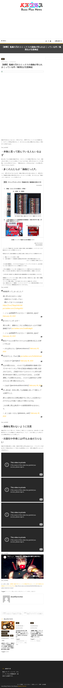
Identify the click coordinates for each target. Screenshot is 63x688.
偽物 (13, 591)
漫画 (3, 59)
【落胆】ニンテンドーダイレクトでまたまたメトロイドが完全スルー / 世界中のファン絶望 (11, 613)
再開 (17, 644)
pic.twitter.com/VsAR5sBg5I (22, 328)
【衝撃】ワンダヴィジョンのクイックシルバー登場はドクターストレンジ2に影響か (33, 613)
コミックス (8, 591)
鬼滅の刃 (33, 591)
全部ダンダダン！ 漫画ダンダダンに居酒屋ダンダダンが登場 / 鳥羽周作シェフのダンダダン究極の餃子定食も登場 (7, 646)
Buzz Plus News (31, 9)
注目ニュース (34, 684)
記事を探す (57, 41)
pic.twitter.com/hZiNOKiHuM (31, 356)
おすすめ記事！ (5, 631)
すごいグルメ (27, 684)
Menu (4, 41)
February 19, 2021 (9, 316)
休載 (25, 642)
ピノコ (36, 639)
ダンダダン (4, 633)
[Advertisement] (31, 25)
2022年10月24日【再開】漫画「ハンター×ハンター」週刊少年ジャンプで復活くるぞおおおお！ (22, 633)
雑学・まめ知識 (42, 684)
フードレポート (5, 635)
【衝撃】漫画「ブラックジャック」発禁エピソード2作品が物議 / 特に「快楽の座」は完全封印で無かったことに (36, 633)
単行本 (16, 591)
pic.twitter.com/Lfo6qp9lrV (13, 308)
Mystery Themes (22, 686)
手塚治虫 (38, 641)
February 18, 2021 (26, 361)
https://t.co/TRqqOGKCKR (12, 305)
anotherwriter (13, 61)
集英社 (28, 591)
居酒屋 (7, 651)
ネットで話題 (20, 684)
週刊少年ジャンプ (22, 591)
